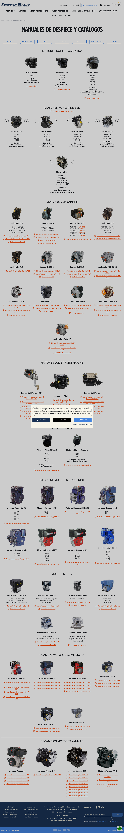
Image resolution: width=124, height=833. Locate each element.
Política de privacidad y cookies (82, 424)
